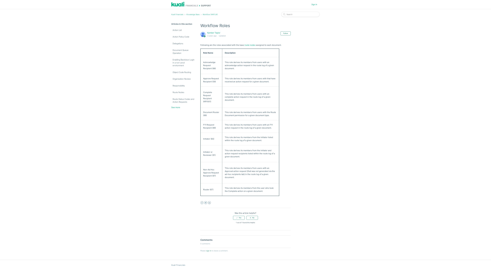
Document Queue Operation (180, 51)
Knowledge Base (193, 14)
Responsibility (179, 85)
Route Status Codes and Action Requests (183, 100)
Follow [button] (285, 33)
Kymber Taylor (213, 33)
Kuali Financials (177, 14)
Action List (177, 30)
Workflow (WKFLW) (210, 14)
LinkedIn (209, 202)
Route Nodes (178, 92)
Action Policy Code (181, 37)
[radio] (239, 218)
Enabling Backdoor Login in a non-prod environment (183, 63)
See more (175, 107)
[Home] (191, 6)
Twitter (205, 202)
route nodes (249, 45)
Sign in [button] (314, 4)
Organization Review (182, 79)
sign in (208, 251)
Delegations (178, 43)
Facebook (202, 202)
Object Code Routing (182, 72)
